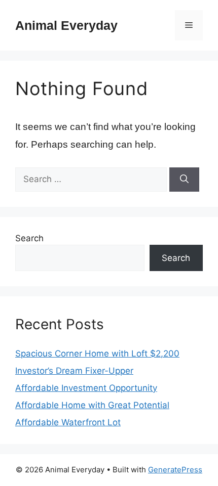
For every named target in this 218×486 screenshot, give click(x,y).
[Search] (184, 179)
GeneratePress (175, 469)
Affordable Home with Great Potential (92, 405)
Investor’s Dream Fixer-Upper (74, 371)
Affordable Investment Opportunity (86, 388)
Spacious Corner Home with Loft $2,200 (97, 353)
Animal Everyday (66, 25)
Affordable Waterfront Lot (68, 422)
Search (29, 238)
